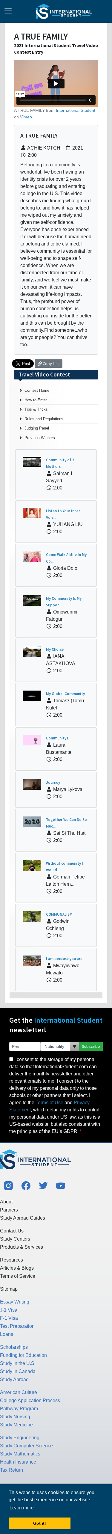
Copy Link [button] (51, 363)
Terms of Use (49, 1102)
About (6, 1201)
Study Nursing (15, 1416)
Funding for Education (23, 1355)
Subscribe (91, 1046)
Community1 (57, 738)
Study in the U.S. (18, 1363)
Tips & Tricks (36, 409)
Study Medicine (16, 1424)
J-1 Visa (8, 1310)
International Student (75, 110)
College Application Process (30, 1400)
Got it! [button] (39, 1523)
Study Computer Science (26, 1445)
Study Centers (15, 1238)
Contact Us (12, 1230)
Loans (6, 1334)
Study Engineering (19, 1437)
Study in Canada (18, 1371)
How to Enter (35, 400)
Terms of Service (17, 1276)
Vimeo (26, 116)
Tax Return (11, 1470)
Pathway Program (19, 1408)
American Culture (18, 1392)
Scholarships (14, 1347)
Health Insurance (18, 1461)
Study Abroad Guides (22, 1217)
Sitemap (9, 1289)
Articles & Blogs (17, 1268)
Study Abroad (14, 1379)
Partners (9, 1209)
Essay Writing (14, 1301)
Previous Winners (39, 438)
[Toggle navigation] (8, 11)
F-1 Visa (9, 1318)
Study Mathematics (20, 1453)
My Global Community (65, 693)
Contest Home (36, 390)
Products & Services (21, 1247)
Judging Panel (36, 428)
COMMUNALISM (59, 914)
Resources (11, 1259)
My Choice (55, 649)
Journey (53, 782)
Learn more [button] (22, 1507)
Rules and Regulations (43, 419)
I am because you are (64, 958)
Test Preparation (17, 1326)
